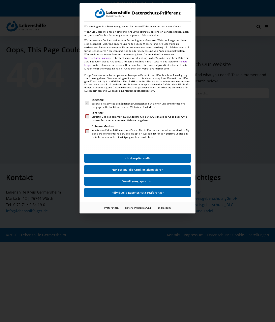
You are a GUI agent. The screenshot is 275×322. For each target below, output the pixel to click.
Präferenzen (111, 207)
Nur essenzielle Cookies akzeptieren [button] (137, 170)
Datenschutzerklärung (97, 58)
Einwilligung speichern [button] (138, 181)
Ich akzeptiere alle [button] (137, 158)
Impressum (164, 207)
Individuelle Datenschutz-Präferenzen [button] (137, 193)
